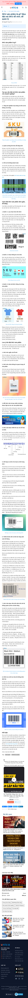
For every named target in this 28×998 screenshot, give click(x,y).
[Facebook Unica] (19, 979)
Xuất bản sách (4, 976)
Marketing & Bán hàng (17, 902)
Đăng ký (11, 802)
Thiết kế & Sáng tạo (19, 905)
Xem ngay (18, 3)
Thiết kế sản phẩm (15, 754)
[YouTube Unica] (16, 979)
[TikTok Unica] (22, 979)
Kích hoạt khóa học (19, 954)
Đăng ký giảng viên (5, 968)
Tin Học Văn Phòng (7, 908)
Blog (5, 11)
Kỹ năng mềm (15, 908)
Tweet (15, 806)
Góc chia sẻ (17, 956)
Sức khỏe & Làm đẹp (7, 911)
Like (5, 806)
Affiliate (2, 978)
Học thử (18, 802)
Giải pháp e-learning (5, 970)
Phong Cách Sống (6, 902)
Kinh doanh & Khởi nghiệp (14, 11)
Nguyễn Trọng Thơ (8, 21)
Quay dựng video (4, 974)
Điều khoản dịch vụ (19, 958)
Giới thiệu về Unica (19, 950)
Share (10, 806)
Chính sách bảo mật (19, 960)
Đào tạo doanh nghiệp (5, 972)
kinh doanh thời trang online (11, 743)
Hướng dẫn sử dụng (19, 952)
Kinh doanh (7, 754)
